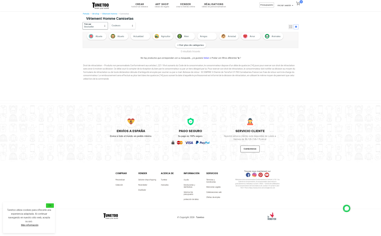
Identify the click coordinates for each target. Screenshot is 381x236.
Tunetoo (164, 180)
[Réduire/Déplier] (346, 208)
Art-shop (95, 14)
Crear (139, 5)
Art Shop (162, 5)
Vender (185, 5)
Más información (29, 225)
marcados (165, 185)
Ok (49, 205)
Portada (86, 14)
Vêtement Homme (109, 14)
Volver (206, 57)
